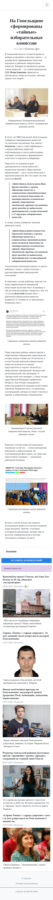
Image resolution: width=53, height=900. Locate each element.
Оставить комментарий (26, 560)
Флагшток (11, 551)
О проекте (26, 878)
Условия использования (26, 883)
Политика (29, 49)
